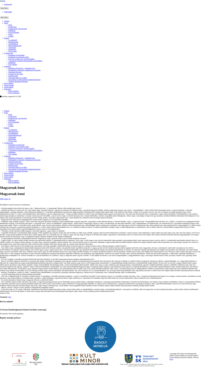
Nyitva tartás (12, 51)
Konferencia (12, 27)
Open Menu (4, 8)
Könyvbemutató (13, 32)
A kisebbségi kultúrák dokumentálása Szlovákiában (25, 61)
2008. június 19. (5, 199)
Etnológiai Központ (14, 72)
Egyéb (10, 34)
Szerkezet (7, 66)
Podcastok (7, 89)
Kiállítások (11, 31)
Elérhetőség (8, 4)
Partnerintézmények (14, 46)
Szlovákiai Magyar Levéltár (17, 78)
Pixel (171, 359)
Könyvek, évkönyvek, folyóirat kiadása (21, 59)
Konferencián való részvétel (17, 29)
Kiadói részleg (13, 76)
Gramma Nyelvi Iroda (15, 74)
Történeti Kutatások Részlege (18, 81)
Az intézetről (12, 40)
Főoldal (6, 21)
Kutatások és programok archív (18, 57)
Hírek (6, 23)
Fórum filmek (8, 87)
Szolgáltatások (13, 44)
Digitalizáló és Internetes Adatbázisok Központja (24, 70)
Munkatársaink (13, 42)
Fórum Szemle (9, 85)
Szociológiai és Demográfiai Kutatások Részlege (24, 80)
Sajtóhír (11, 36)
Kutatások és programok (16, 55)
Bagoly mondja (13, 91)
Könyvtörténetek (13, 93)
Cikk (9, 297)
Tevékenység (8, 53)
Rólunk (6, 38)
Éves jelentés (12, 64)
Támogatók (12, 47)
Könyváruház (8, 83)
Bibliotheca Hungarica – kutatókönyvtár (21, 68)
